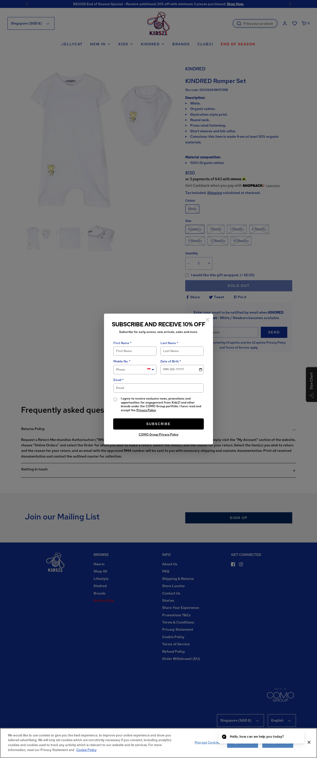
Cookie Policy (86, 750)
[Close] (207, 319)
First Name (121, 343)
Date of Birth (169, 361)
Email (117, 380)
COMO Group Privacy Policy (158, 434)
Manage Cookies (207, 742)
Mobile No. (120, 361)
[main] (158, 743)
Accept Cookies (278, 742)
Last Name (168, 343)
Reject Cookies (242, 742)
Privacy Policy (146, 410)
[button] (295, 737)
